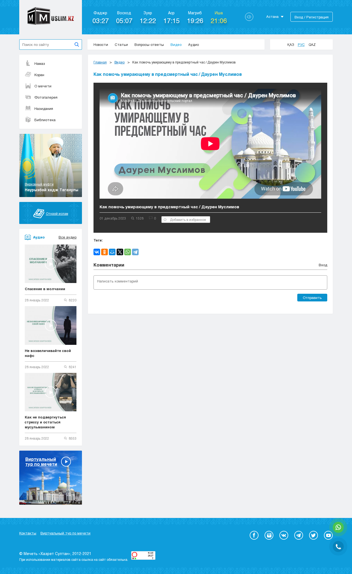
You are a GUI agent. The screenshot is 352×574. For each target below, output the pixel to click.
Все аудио (67, 237)
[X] (120, 252)
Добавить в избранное (188, 219)
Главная (100, 62)
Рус (301, 44)
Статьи (121, 44)
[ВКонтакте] (97, 252)
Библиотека (45, 120)
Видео (176, 44)
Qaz (312, 44)
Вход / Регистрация (312, 17)
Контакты (27, 533)
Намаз (39, 63)
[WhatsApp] (127, 252)
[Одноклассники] (104, 252)
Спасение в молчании (45, 289)
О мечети (42, 86)
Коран (39, 75)
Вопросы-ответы (149, 44)
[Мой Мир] (112, 252)
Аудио (193, 44)
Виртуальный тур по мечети (65, 533)
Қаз (290, 44)
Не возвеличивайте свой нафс (48, 353)
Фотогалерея (45, 97)
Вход (323, 265)
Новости (101, 44)
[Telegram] (135, 252)
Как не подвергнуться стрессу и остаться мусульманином (45, 422)
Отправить (312, 297)
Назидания (43, 108)
